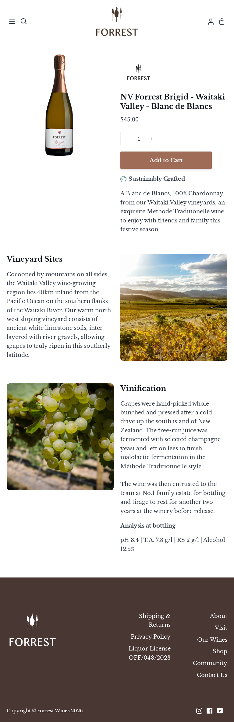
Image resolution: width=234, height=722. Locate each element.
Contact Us (212, 674)
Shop (220, 651)
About (218, 615)
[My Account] (208, 21)
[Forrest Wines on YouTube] (220, 711)
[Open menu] (12, 21)
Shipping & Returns (155, 620)
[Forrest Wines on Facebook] (210, 711)
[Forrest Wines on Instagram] (199, 711)
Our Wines (212, 639)
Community (210, 663)
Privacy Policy (151, 636)
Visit (221, 627)
